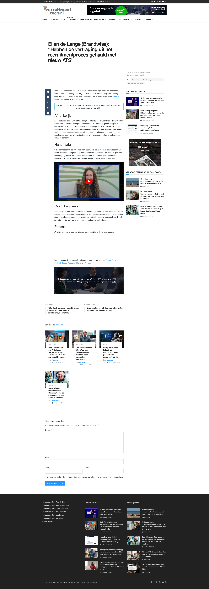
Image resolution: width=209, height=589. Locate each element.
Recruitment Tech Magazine (52, 518)
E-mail (48, 467)
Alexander (55, 360)
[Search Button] (166, 19)
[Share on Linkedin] (48, 92)
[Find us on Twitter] (157, 1)
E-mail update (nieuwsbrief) (67, 2)
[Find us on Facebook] (154, 1)
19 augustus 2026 (59, 362)
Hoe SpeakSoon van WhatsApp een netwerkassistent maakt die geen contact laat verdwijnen (84, 353)
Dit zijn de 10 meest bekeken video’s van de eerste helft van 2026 (153, 566)
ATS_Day (64, 19)
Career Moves (47, 521)
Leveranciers (114, 19)
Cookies (84, 2)
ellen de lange (147, 80)
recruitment (158, 80)
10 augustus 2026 (114, 362)
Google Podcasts (68, 263)
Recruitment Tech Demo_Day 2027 (55, 508)
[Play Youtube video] (89, 181)
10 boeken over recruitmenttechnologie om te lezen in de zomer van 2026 (151, 181)
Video (148, 72)
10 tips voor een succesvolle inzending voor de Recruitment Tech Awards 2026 (152, 100)
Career (148, 19)
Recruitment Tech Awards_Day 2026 (55, 505)
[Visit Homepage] (57, 10)
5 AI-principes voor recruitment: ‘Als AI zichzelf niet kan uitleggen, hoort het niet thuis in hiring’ (112, 565)
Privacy (78, 2)
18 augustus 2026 (106, 544)
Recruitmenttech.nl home (49, 2)
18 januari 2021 (132, 72)
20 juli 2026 (145, 186)
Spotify (108, 260)
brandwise (136, 80)
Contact (107, 2)
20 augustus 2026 (106, 517)
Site (87, 467)
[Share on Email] (48, 112)
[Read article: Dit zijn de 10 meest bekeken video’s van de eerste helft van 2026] (133, 568)
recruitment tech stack (136, 83)
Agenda (138, 19)
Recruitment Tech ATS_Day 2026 (54, 512)
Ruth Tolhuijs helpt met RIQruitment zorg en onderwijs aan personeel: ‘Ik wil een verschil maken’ (56, 352)
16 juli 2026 (146, 559)
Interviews (52, 344)
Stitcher (79, 263)
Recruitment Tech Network (59, 582)
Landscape (127, 19)
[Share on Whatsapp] (48, 107)
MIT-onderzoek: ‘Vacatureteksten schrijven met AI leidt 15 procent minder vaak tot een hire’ (152, 195)
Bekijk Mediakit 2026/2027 (96, 2)
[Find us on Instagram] (160, 1)
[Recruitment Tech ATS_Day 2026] (127, 10)
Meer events (85, 19)
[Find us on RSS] (166, 1)
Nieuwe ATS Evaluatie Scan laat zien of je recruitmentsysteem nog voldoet (154, 554)
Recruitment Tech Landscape (53, 515)
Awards (73, 19)
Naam (47, 457)
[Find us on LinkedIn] (152, 1)
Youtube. (87, 263)
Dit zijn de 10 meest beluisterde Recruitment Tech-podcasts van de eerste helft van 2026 (111, 352)
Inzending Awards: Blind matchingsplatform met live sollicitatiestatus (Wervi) (150, 127)
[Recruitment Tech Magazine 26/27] (145, 152)
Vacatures (46, 525)
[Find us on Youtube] (163, 1)
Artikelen (53, 19)
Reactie (48, 430)
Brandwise (58, 211)
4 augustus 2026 (58, 403)
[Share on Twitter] (48, 102)
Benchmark (99, 19)
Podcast (142, 72)
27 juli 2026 (146, 572)
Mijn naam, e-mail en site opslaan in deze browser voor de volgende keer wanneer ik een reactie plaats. (85, 477)
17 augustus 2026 (86, 365)
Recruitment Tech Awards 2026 (53, 502)
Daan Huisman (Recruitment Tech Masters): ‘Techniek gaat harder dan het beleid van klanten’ (56, 393)
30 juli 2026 (145, 201)
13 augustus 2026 (106, 572)
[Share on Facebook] (48, 97)
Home (44, 19)
